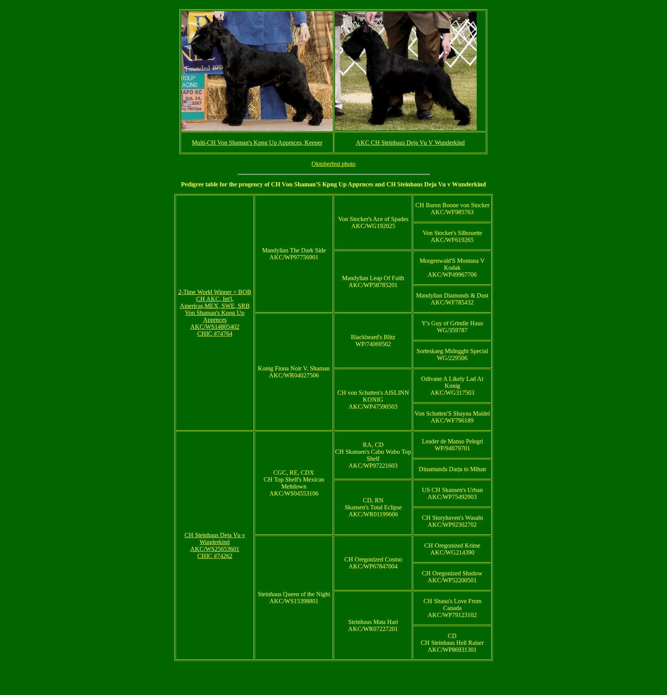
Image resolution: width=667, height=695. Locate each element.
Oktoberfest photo (333, 164)
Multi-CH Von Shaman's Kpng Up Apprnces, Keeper (257, 142)
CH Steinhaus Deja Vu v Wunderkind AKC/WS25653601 (215, 542)
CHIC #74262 (214, 556)
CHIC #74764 (214, 333)
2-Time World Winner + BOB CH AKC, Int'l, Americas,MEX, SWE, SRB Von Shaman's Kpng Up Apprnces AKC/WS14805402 (214, 309)
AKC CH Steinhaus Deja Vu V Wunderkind (410, 142)
